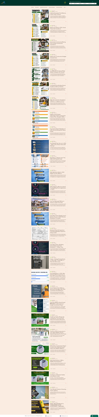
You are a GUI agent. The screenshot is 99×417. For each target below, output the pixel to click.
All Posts (32, 7)
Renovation (37, 7)
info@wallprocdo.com (64, 415)
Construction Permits (59, 7)
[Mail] (60, 415)
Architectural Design (52, 7)
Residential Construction (43, 7)
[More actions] (66, 11)
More (64, 7)
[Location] (45, 416)
